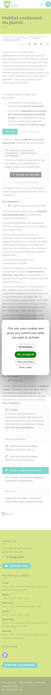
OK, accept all (25, 354)
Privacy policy (25, 367)
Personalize (25, 347)
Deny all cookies (26, 362)
